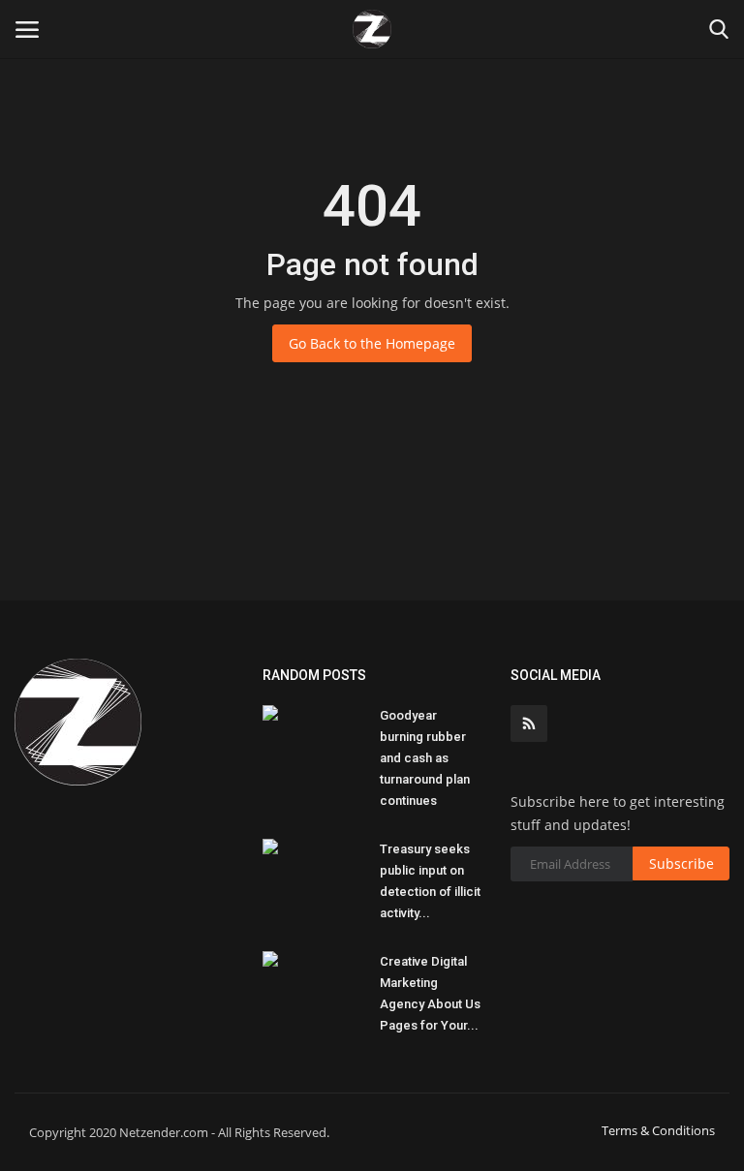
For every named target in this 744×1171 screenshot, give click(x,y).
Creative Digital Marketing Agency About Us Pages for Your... (430, 993)
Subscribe (681, 863)
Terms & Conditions (658, 1130)
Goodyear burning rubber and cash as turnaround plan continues (425, 758)
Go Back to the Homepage (372, 343)
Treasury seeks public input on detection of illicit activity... (430, 881)
